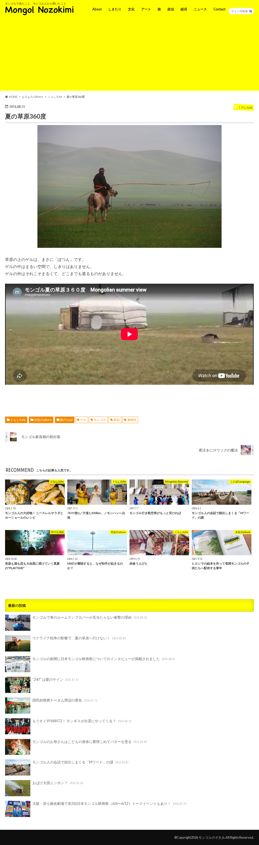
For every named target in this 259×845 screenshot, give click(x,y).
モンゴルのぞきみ (212, 837)
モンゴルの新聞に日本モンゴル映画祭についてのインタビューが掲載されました (103, 659)
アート (146, 9)
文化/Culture (43, 420)
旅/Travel (66, 420)
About (97, 9)
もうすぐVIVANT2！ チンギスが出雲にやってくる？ (82, 721)
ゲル (83, 420)
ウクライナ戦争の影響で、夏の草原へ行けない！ (79, 638)
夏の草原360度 (25, 116)
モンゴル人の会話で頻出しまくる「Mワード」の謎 (80, 762)
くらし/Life (18, 420)
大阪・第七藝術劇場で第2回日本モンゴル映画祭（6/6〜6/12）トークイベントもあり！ (109, 803)
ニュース (200, 9)
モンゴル (100, 420)
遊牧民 (131, 420)
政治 (170, 9)
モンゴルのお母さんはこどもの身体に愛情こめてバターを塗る (89, 741)
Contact (219, 9)
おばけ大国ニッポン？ (57, 783)
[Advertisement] (129, 55)
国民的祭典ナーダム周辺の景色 (64, 700)
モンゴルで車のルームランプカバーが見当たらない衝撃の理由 (89, 617)
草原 (117, 420)
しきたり (114, 9)
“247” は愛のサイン (55, 679)
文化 (131, 9)
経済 (184, 9)
